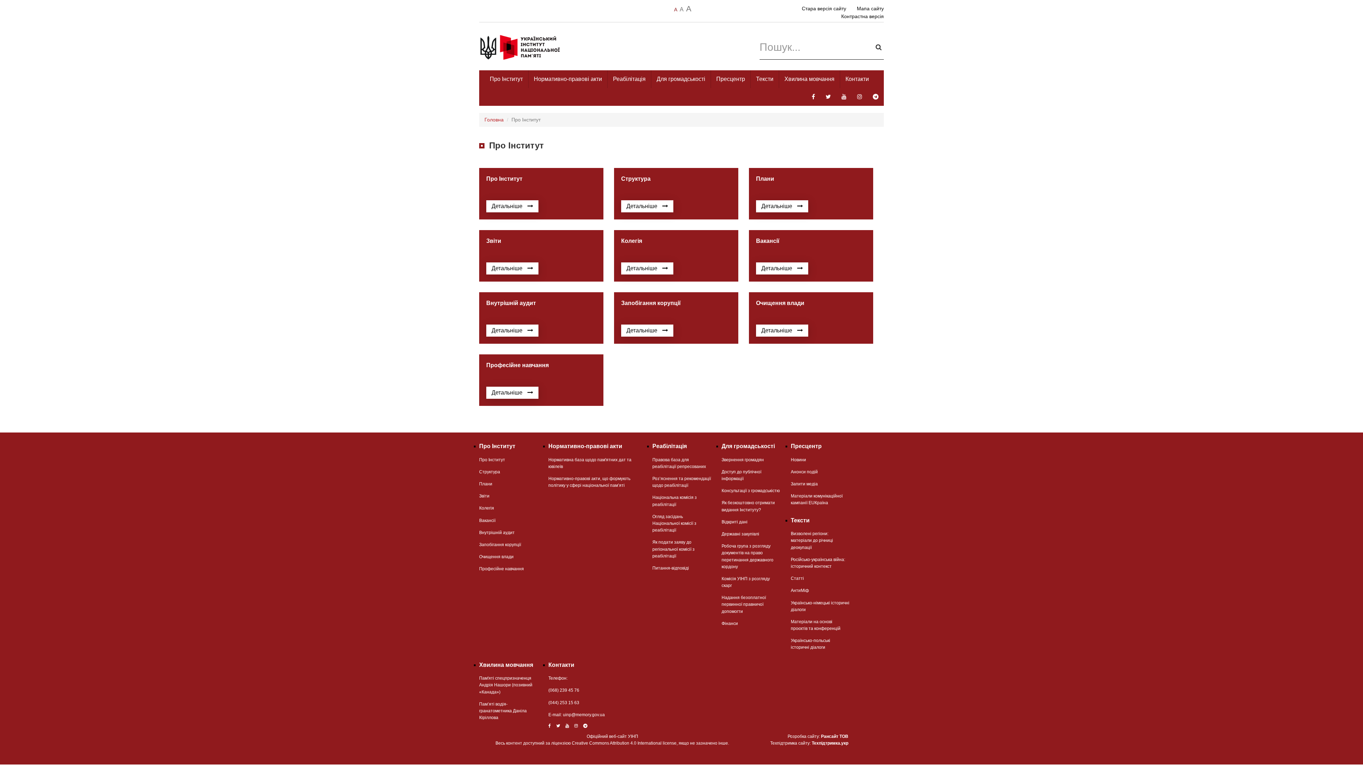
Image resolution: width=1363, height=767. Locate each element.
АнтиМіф (800, 590)
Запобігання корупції (500, 544)
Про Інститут (506, 79)
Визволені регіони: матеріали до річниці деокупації (812, 540)
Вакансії (487, 520)
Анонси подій (804, 471)
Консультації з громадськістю (751, 490)
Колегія (486, 508)
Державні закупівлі (740, 534)
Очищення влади (496, 556)
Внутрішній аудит (497, 532)
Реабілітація (629, 79)
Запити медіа (804, 484)
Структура (489, 471)
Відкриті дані (735, 522)
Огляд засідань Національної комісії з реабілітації (674, 523)
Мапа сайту (870, 8)
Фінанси (730, 623)
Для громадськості (681, 79)
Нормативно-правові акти (568, 79)
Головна (494, 120)
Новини (798, 459)
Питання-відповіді (670, 568)
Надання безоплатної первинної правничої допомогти (744, 604)
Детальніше (508, 206)
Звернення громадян (743, 459)
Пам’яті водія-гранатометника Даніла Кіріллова (503, 711)
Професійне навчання (501, 568)
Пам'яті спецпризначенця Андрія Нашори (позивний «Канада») (505, 685)
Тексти (764, 79)
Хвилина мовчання (809, 79)
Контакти (857, 79)
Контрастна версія (862, 16)
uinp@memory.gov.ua (584, 714)
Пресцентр (730, 79)
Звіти (484, 496)
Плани (485, 484)
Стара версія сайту (824, 8)
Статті (797, 578)
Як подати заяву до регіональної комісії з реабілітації (673, 549)
